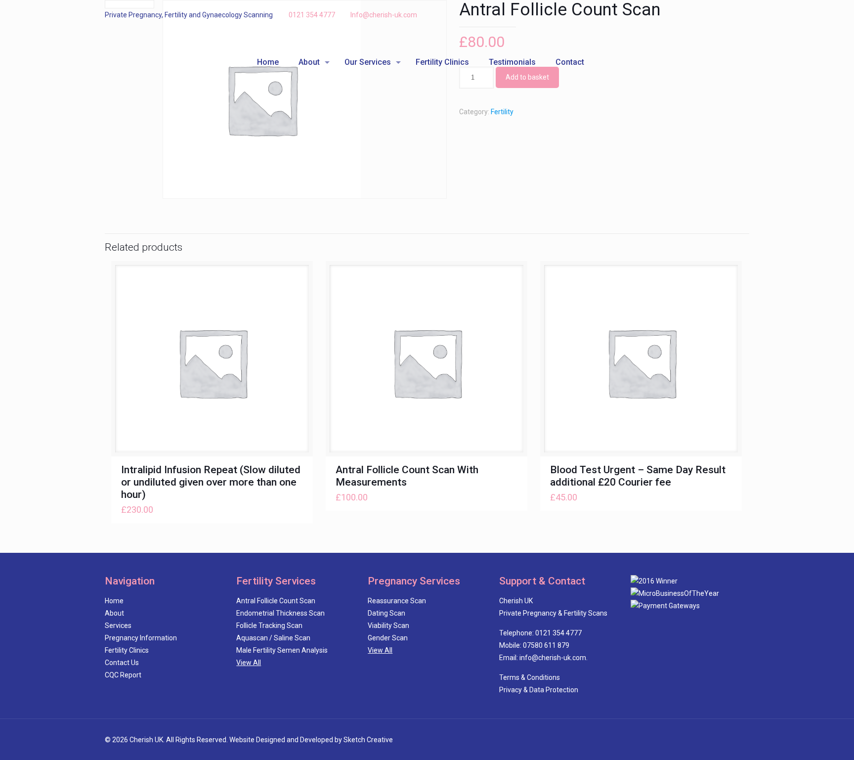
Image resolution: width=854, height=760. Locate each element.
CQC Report (123, 675)
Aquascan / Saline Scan (273, 638)
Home (114, 601)
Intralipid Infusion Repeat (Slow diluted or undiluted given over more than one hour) (210, 482)
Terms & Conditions (529, 677)
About (114, 613)
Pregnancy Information (141, 638)
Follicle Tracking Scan (269, 625)
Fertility (502, 112)
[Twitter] (731, 14)
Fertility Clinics (127, 650)
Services (118, 625)
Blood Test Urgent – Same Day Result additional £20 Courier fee (638, 476)
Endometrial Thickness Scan (280, 613)
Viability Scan (388, 625)
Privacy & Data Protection (538, 690)
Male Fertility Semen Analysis (282, 650)
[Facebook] (717, 14)
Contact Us (122, 663)
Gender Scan (388, 638)
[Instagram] (744, 14)
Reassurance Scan (397, 601)
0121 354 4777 (312, 15)
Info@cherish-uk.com (383, 15)
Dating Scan (386, 613)
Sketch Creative (368, 740)
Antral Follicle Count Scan (275, 601)
